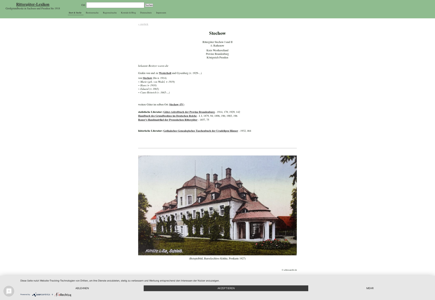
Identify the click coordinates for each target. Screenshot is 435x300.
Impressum (161, 12)
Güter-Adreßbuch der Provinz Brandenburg (189, 112)
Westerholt (165, 73)
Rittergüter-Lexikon (32, 4)
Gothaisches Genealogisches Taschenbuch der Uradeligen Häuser (200, 131)
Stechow (147, 78)
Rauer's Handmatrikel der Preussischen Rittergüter (167, 120)
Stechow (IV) (176, 104)
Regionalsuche (110, 12)
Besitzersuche (92, 12)
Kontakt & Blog (128, 12)
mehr (370, 288)
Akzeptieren (226, 288)
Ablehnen (82, 288)
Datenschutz (146, 12)
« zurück (143, 24)
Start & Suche (75, 12)
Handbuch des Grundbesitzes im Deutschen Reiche (167, 116)
